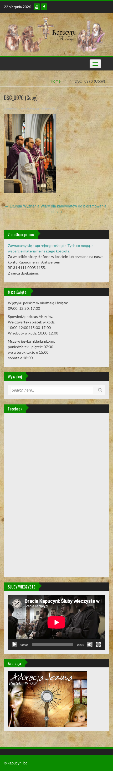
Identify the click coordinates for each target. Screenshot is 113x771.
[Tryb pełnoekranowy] (98, 644)
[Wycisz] (90, 644)
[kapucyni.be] (54, 34)
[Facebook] (44, 6)
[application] (56, 622)
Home (56, 81)
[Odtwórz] (14, 644)
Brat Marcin (26, 109)
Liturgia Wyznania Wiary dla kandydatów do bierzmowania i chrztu (56, 208)
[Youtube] (37, 6)
